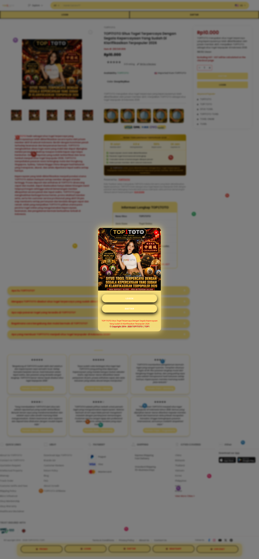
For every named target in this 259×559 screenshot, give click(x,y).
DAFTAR (129, 308)
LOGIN (130, 298)
